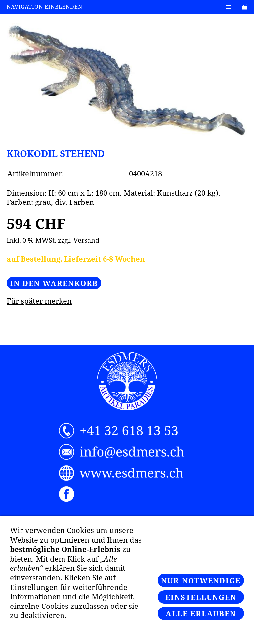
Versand (86, 240)
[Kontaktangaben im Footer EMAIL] (127, 452)
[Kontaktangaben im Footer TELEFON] (127, 431)
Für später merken (39, 301)
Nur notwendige (201, 580)
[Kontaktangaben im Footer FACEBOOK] (127, 494)
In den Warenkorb (54, 283)
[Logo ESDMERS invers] (127, 381)
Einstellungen (34, 587)
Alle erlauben (201, 613)
